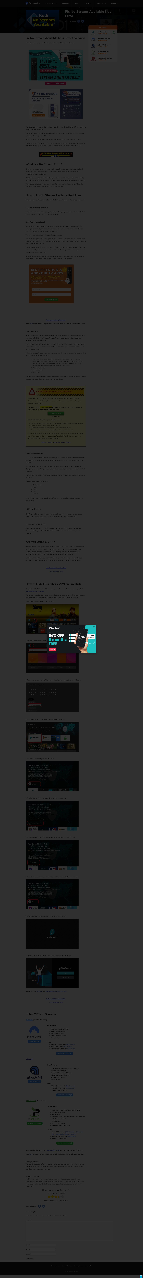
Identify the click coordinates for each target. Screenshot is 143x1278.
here (31, 324)
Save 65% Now (56, 413)
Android (106, 5)
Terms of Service (67, 1266)
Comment (29, 1220)
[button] (54, 117)
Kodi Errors (106, 1)
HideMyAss (121, 1)
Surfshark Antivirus (54, 5)
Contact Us (88, 1266)
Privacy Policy (78, 1266)
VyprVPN (120, 5)
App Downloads (94, 5)
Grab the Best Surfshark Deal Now (55, 991)
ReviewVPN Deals (53, 1150)
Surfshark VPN (51, 3)
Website (28, 1254)
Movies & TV (93, 1)
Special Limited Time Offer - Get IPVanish (55, 442)
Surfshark (39, 991)
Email (28, 1250)
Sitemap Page (55, 1266)
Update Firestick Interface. (35, 591)
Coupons (65, 3)
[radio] (49, 1197)
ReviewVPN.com (73, 1271)
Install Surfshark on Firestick (56, 568)
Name (28, 1245)
